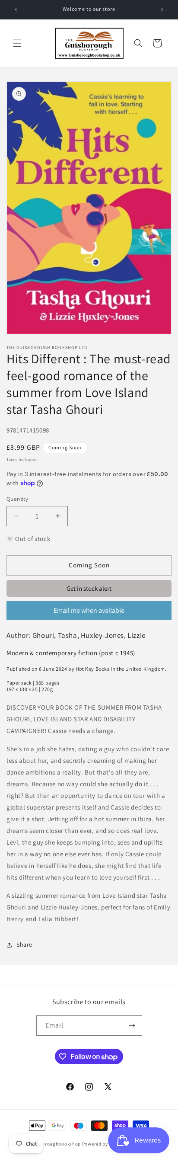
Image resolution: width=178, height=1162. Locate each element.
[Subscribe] (132, 1025)
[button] (17, 43)
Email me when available (89, 610)
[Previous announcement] (15, 9)
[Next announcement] (162, 9)
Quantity (17, 499)
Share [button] (24, 944)
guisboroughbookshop (55, 1144)
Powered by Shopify (104, 1144)
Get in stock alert (89, 588)
